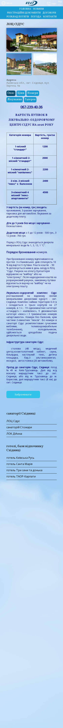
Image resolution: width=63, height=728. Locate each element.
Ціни (20, 93)
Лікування (14, 99)
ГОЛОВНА (25, 9)
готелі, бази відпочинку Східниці (24, 448)
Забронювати (23, 394)
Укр (59, 1)
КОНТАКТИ (50, 16)
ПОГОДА (36, 16)
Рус (59, 4)
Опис (10, 93)
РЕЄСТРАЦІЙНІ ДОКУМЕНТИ (24, 12)
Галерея (30, 99)
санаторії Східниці (20, 413)
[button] (53, 31)
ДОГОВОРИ (49, 12)
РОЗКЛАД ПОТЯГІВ (18, 16)
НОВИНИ (38, 9)
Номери (32, 93)
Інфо (54, 3)
